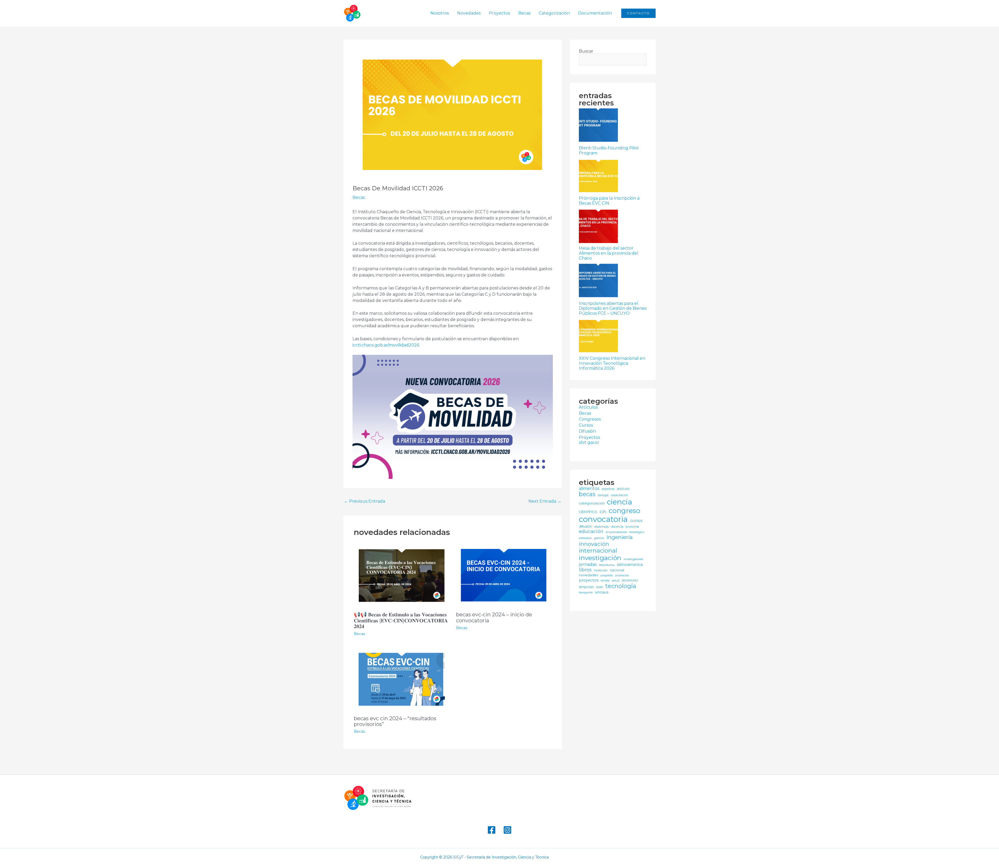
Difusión (587, 431)
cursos (636, 521)
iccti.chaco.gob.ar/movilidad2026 (386, 345)
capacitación (619, 495)
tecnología (620, 586)
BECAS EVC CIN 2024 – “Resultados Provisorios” (395, 721)
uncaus (601, 592)
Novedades (469, 13)
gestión (599, 538)
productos (622, 575)
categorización (592, 503)
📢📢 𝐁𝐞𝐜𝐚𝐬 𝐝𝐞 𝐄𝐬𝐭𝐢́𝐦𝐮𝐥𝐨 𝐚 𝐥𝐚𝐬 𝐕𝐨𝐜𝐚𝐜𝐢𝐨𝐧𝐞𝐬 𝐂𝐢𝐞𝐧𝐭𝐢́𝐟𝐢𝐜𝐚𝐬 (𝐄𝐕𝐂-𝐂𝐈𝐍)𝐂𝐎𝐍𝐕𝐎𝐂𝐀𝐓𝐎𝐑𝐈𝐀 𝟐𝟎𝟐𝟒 (401, 620)
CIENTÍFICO (588, 512)
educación (591, 531)
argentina (607, 489)
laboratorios (606, 565)
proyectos (588, 580)
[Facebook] (491, 830)
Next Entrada (544, 501)
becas (587, 494)
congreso (624, 511)
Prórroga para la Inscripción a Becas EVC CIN (609, 201)
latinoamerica (630, 564)
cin (603, 511)
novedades (588, 575)
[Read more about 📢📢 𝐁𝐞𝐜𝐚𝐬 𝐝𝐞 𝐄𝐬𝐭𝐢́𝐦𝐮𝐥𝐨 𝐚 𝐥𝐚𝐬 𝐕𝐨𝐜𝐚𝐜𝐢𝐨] (402, 575)
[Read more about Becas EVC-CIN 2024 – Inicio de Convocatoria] (504, 575)
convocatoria (603, 519)
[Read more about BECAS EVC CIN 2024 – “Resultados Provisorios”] (402, 678)
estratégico (636, 532)
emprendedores (616, 532)
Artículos (588, 407)
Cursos (586, 425)
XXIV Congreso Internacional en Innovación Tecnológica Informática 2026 (612, 363)
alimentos (589, 488)
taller (599, 587)
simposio (586, 587)
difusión (585, 526)
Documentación (595, 13)
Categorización (554, 13)
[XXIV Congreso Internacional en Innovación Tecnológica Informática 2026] (598, 336)
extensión (585, 538)
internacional (598, 550)
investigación (600, 558)
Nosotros (439, 13)
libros (585, 569)
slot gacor (589, 442)
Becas (524, 13)
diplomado (601, 526)
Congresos (590, 419)
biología (603, 495)
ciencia (619, 502)
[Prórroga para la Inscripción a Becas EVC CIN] (598, 176)
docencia (617, 526)
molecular (600, 570)
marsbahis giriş (565, 857)
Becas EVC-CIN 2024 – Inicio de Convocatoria (494, 617)
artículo (623, 489)
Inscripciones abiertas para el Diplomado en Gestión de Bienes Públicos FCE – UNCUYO (612, 308)
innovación (594, 544)
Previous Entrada (364, 501)
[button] (638, 13)
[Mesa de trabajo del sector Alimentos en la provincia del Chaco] (598, 226)
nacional (617, 570)
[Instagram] (507, 830)
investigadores (633, 559)
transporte (586, 592)
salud (615, 580)
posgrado (606, 575)
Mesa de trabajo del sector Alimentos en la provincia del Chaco (608, 253)
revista (605, 580)
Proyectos (499, 13)
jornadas (588, 564)
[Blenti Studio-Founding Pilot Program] (598, 126)
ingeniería (619, 537)
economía (632, 526)
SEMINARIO (630, 580)
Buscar (586, 51)
